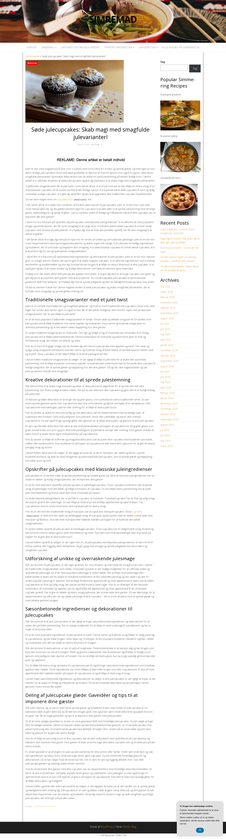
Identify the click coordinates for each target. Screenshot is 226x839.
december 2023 (169, 403)
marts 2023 (166, 446)
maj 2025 (165, 334)
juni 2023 (165, 435)
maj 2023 (165, 440)
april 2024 (165, 387)
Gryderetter (147, 47)
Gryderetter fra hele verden (80, 47)
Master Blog (129, 826)
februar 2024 (167, 393)
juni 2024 (165, 377)
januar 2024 (166, 398)
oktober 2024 (167, 355)
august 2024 (167, 366)
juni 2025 (165, 329)
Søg (162, 61)
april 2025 (165, 339)
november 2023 (169, 408)
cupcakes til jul (65, 199)
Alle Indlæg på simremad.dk (181, 47)
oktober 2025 (167, 307)
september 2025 (169, 313)
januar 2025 (166, 345)
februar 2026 (167, 297)
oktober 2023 (167, 414)
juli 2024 (164, 371)
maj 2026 (165, 286)
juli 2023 (164, 430)
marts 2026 (166, 291)
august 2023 (167, 424)
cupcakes (137, 511)
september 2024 (169, 361)
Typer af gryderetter (118, 47)
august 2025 (167, 318)
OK (199, 830)
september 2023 (169, 419)
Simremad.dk (32, 56)
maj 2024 (165, 382)
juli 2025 (164, 323)
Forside (31, 47)
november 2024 (169, 350)
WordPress (107, 826)
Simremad (113, 19)
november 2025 (169, 302)
